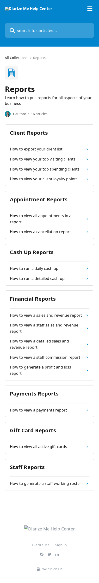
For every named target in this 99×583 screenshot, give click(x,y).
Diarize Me (41, 545)
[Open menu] (90, 8)
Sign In (61, 545)
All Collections (16, 57)
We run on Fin (52, 569)
